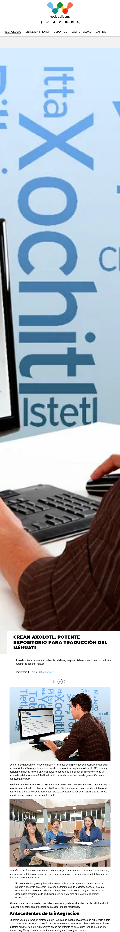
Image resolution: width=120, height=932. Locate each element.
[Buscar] (78, 22)
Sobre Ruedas (81, 31)
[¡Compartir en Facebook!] (53, 681)
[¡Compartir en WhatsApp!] (66, 681)
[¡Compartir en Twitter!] (60, 681)
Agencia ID (48, 672)
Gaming (101, 31)
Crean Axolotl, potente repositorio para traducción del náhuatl (60, 642)
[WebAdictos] (60, 10)
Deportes (60, 31)
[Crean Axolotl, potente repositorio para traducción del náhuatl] (60, 351)
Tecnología (13, 31)
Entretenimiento (37, 31)
